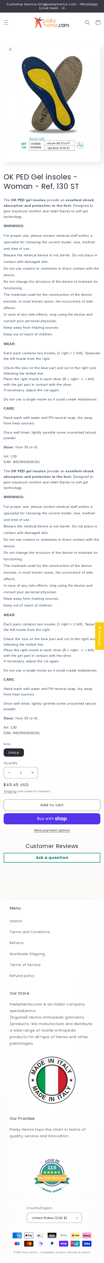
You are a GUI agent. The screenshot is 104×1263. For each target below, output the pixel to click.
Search (16, 921)
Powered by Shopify (78, 1252)
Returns (16, 942)
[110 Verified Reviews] (52, 1194)
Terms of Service (25, 964)
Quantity (10, 763)
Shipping (10, 791)
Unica (13, 752)
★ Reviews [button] (99, 636)
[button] (6, 22)
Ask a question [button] (52, 857)
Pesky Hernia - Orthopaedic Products (44, 1252)
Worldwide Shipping (27, 954)
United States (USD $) (49, 1218)
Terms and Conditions (30, 932)
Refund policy (22, 975)
